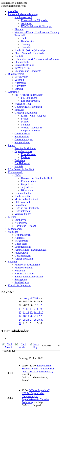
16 (42, 312)
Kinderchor (27, 190)
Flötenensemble (23, 202)
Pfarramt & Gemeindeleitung (23, 14)
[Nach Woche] (22, 347)
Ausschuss (20, 82)
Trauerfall (26, 47)
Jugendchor (27, 187)
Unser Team (21, 243)
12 (27, 312)
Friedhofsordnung (24, 267)
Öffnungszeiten (23, 234)
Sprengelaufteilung (24, 65)
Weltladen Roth (23, 103)
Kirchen (12, 217)
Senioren (25, 124)
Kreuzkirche (21, 222)
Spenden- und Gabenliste (28, 71)
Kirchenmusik (15, 172)
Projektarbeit (21, 252)
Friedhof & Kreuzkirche (27, 264)
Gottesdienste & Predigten (28, 106)
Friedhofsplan (22, 282)
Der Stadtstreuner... (31, 100)
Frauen (24, 118)
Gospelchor (27, 184)
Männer (25, 121)
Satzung (19, 88)
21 (35, 316)
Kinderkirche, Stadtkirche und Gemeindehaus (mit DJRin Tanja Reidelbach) (38, 368)
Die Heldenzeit (22, 163)
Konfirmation (28, 41)
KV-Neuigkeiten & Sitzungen (36, 26)
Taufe (24, 38)
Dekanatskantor (23, 193)
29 (38, 319)
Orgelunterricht (22, 211)
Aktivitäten (20, 85)
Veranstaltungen (23, 214)
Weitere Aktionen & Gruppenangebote (31, 129)
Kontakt (19, 56)
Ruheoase (20, 270)
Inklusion (19, 109)
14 (35, 312)
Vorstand (19, 79)
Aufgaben (26, 23)
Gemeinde (13, 91)
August (28, 298)
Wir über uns (21, 76)
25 (24, 319)
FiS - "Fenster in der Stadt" (29, 94)
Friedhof (12, 261)
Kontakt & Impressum (19, 285)
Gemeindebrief (22, 133)
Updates (25, 157)
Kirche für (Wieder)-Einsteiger (30, 50)
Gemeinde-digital (24, 139)
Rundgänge (21, 279)
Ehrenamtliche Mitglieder (34, 20)
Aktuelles (13, 11)
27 (31, 319)
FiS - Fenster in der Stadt (21, 169)
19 (27, 316)
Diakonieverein (16, 73)
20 (31, 316)
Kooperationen (22, 142)
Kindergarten (15, 228)
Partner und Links (24, 258)
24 (20, 319)
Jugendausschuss (23, 151)
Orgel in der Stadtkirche (27, 208)
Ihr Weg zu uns (22, 68)
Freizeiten (20, 160)
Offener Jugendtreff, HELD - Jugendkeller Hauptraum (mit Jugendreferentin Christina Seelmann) (36, 396)
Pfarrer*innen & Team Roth (29, 53)
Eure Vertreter (28, 154)
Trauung (25, 44)
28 (35, 319)
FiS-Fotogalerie (29, 97)
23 (42, 316)
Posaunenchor (28, 181)
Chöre (18, 175)
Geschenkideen (23, 255)
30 (42, 319)
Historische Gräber (24, 273)
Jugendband (21, 205)
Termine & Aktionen (25, 148)
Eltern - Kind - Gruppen (33, 115)
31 (20, 323)
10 (20, 312)
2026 (35, 298)
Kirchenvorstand (23, 17)
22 (38, 316)
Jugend (11, 145)
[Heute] (35, 347)
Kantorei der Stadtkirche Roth (36, 178)
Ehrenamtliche (22, 62)
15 (38, 312)
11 (24, 312)
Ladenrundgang (23, 246)
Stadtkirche (20, 219)
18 (24, 316)
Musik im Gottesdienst (26, 199)
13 (31, 312)
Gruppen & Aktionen (26, 112)
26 (27, 319)
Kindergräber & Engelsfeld (29, 276)
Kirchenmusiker (23, 196)
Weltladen (13, 231)
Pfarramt (19, 29)
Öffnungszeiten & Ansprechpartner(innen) (37, 59)
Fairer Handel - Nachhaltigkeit (30, 249)
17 (20, 316)
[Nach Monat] (8, 347)
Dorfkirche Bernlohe (25, 225)
